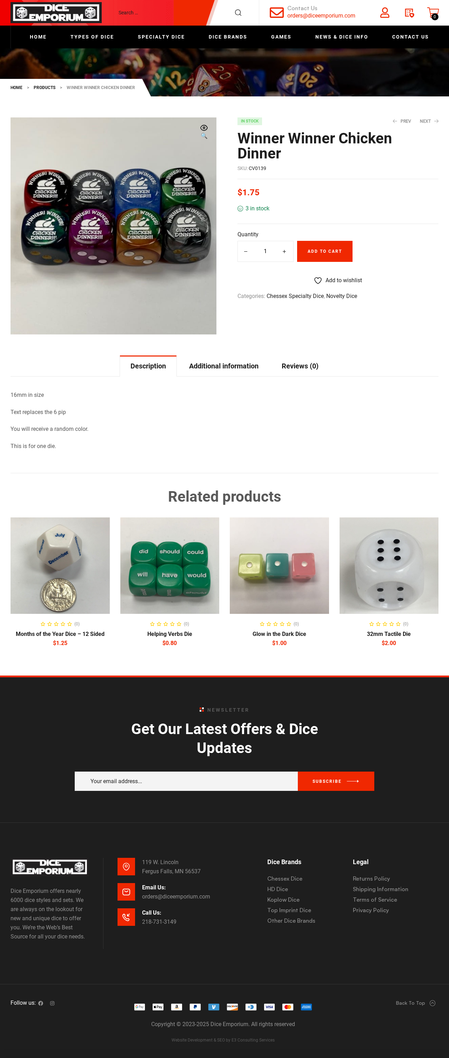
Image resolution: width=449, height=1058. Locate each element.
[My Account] (385, 12)
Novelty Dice (341, 296)
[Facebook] (41, 1003)
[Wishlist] (409, 12)
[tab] (148, 365)
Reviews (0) (300, 366)
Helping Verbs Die (169, 634)
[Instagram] (52, 1003)
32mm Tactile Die (389, 634)
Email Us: (154, 887)
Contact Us (302, 8)
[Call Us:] (126, 917)
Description (148, 366)
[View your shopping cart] (433, 12)
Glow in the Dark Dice (279, 634)
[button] (204, 132)
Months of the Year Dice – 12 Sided (60, 634)
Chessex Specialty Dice (295, 296)
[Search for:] (183, 12)
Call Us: (151, 912)
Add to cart (325, 251)
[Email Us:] (126, 892)
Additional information (224, 366)
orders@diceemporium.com (321, 15)
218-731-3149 (159, 921)
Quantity (248, 234)
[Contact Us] (277, 13)
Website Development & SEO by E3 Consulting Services (223, 1040)
